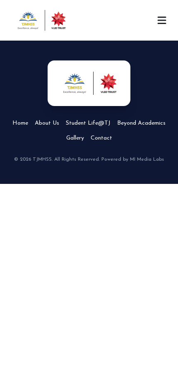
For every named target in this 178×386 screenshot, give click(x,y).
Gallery (75, 138)
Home (20, 123)
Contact (101, 138)
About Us (47, 123)
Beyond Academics (141, 123)
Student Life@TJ (88, 123)
